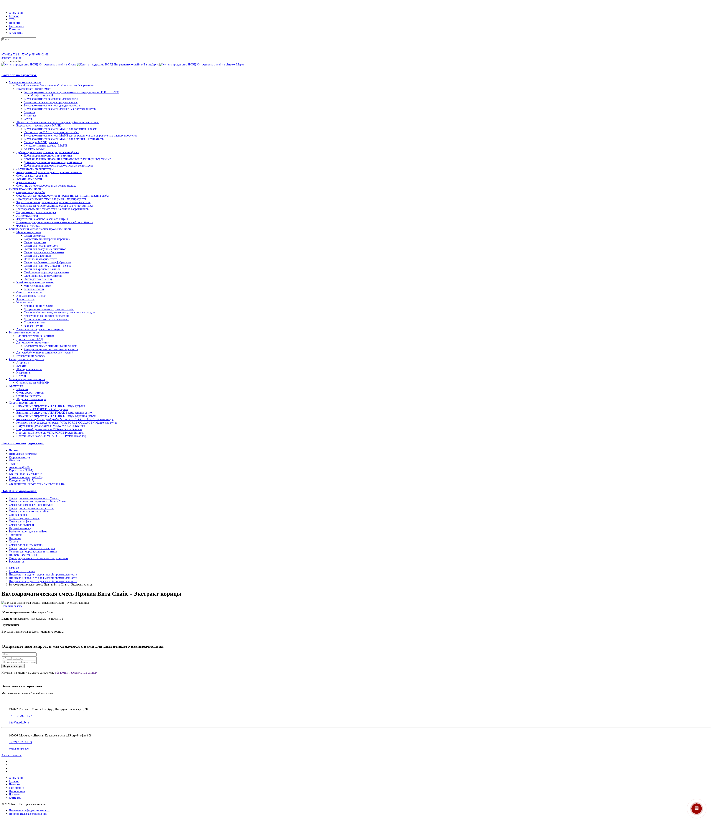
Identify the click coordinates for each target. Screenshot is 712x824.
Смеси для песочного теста (41, 245)
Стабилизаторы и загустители (43, 275)
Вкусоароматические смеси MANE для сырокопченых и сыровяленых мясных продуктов (80, 135)
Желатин (21, 365)
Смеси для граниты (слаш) (25, 544)
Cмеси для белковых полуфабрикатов (47, 262)
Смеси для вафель (20, 521)
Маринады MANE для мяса (41, 142)
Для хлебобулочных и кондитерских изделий (44, 352)
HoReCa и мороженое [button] (19, 491)
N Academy (16, 32)
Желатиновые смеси (29, 178)
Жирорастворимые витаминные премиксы (51, 349)
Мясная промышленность (25, 82)
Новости (14, 22)
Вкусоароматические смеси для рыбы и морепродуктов (51, 198)
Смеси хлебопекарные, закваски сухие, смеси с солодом (59, 312)
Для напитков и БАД (29, 339)
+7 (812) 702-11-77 (12, 54)
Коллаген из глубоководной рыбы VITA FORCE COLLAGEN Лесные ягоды (64, 419)
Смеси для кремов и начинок (42, 269)
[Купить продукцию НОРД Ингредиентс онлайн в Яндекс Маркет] (202, 64)
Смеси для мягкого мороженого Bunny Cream (37, 501)
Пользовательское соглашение (28, 813)
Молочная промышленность (27, 379)
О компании (16, 12)
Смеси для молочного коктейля (29, 511)
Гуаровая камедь (19, 457)
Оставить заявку (11, 606)
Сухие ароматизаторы (30, 392)
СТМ (12, 19)
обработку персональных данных (76, 672)
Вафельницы (17, 561)
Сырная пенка (18, 514)
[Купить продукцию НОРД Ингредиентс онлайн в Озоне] (38, 64)
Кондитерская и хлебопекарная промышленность (40, 229)
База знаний (16, 26)
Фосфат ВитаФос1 (28, 225)
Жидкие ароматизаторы (31, 399)
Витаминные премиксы (24, 332)
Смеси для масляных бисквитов (44, 252)
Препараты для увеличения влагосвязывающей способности (54, 222)
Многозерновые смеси (38, 285)
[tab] (356, 75)
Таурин (13, 463)
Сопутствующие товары (24, 518)
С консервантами (35, 322)
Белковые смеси (34, 289)
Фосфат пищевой (42, 95)
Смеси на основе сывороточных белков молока (46, 185)
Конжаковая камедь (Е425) (25, 477)
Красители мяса (26, 182)
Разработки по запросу (30, 355)
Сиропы (14, 541)
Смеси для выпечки (21, 524)
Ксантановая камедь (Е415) (26, 473)
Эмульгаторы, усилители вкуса (36, 212)
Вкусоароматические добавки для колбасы (51, 98)
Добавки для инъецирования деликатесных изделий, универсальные (67, 158)
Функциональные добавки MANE (45, 145)
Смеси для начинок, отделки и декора (47, 265)
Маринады (30, 115)
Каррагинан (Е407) (21, 470)
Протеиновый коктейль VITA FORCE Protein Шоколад (51, 436)
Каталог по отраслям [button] (19, 75)
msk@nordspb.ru (19, 748)
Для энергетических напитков (35, 335)
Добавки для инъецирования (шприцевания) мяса (47, 152)
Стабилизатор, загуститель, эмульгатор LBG (37, 483)
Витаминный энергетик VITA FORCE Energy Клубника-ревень (56, 415)
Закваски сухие (33, 325)
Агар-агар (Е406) (19, 467)
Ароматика (16, 385)
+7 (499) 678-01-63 (36, 54)
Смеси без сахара (34, 235)
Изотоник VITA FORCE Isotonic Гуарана (42, 409)
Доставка (15, 794)
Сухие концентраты (29, 395)
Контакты (15, 29)
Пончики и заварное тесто (40, 259)
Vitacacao (22, 389)
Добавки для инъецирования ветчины (48, 155)
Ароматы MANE (34, 148)
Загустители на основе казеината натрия (42, 219)
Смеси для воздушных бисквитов (45, 249)
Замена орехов (25, 299)
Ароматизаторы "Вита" (31, 295)
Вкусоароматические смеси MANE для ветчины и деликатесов (64, 138)
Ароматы (29, 112)
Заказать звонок (11, 57)
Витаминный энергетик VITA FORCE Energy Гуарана (50, 405)
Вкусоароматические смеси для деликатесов (52, 105)
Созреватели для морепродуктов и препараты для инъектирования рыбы (62, 195)
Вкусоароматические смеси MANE (38, 125)
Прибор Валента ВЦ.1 (23, 554)
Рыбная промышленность (25, 188)
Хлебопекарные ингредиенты (35, 282)
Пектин (21, 375)
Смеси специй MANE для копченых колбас (51, 132)
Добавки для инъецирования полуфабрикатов (53, 162)
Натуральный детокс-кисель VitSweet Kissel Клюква (49, 429)
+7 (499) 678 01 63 (20, 742)
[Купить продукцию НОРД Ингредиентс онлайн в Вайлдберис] (118, 64)
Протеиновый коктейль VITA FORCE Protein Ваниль (50, 432)
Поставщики (17, 791)
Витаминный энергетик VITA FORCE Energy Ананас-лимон (54, 412)
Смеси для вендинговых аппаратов (31, 508)
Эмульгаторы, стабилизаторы (35, 168)
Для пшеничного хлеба (38, 305)
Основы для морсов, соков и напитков (33, 551)
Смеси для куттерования (31, 175)
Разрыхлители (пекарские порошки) (47, 239)
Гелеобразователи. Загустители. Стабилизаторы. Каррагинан (55, 85)
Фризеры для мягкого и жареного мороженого (38, 558)
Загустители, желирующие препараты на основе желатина (53, 202)
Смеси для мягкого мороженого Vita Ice (34, 498)
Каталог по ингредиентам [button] (22, 443)
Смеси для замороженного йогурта (31, 504)
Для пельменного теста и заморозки (46, 319)
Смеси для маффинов (37, 255)
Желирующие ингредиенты (26, 359)
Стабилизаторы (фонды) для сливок (46, 272)
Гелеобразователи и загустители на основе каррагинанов (52, 208)
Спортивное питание (22, 402)
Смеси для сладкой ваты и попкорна (32, 548)
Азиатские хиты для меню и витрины (40, 329)
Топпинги (15, 534)
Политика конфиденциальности (29, 810)
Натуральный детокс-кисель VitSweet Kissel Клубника (50, 425)
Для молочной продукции (32, 342)
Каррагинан (24, 372)
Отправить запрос (13, 666)
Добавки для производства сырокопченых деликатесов (58, 165)
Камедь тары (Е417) (21, 480)
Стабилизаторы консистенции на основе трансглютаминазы (54, 205)
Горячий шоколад (20, 528)
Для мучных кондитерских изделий (46, 315)
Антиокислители (27, 215)
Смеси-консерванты (29, 292)
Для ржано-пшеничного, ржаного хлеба (49, 309)
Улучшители (24, 302)
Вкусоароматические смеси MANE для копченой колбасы (60, 128)
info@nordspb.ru (19, 722)
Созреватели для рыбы (30, 192)
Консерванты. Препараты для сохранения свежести (49, 172)
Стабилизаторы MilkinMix (32, 382)
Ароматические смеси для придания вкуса (51, 102)
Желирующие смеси (29, 369)
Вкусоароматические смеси (33, 88)
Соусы (28, 118)
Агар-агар (22, 362)
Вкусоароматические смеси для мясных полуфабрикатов (60, 108)
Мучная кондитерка (28, 232)
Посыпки (15, 538)
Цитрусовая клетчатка (23, 453)
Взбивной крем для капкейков (28, 531)
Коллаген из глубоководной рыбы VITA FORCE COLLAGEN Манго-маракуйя (66, 422)
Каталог (14, 16)
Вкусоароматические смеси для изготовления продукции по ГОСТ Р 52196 (71, 92)
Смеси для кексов (35, 242)
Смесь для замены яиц (38, 279)
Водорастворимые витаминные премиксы (50, 345)
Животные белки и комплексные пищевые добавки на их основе (57, 122)
